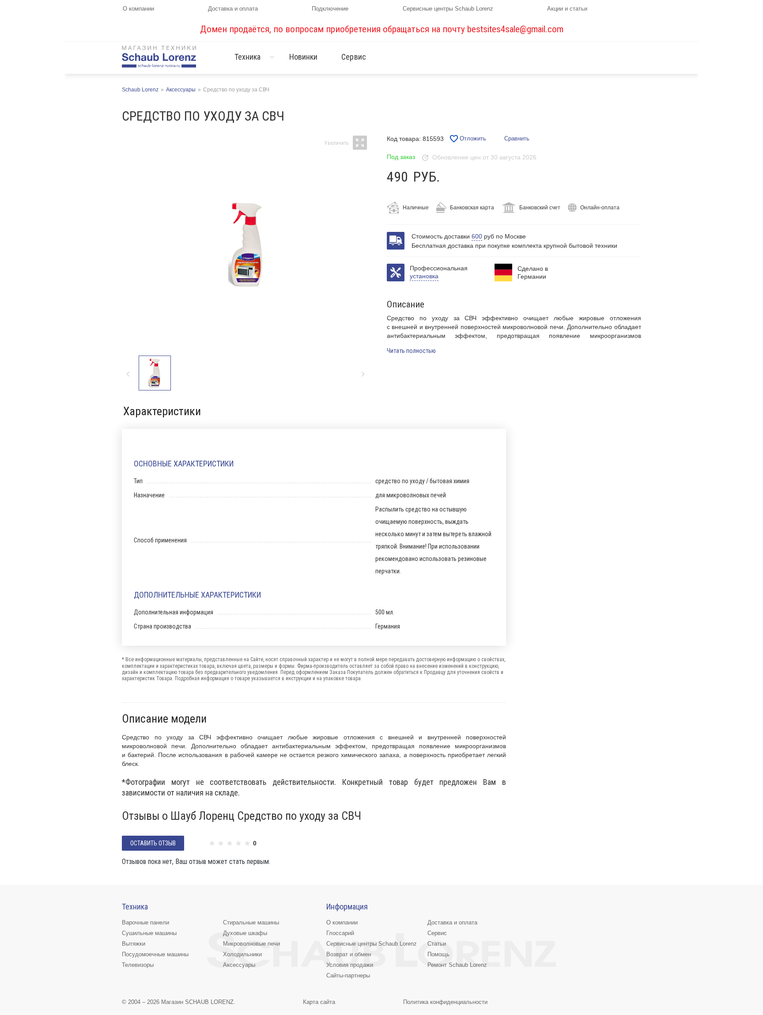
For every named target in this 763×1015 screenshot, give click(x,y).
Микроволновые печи (251, 943)
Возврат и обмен (348, 954)
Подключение (330, 8)
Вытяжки (133, 943)
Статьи (436, 943)
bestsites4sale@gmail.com (515, 29)
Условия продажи (349, 965)
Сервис (353, 56)
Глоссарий (340, 933)
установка (424, 276)
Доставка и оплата (233, 8)
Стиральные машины (251, 922)
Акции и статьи (567, 8)
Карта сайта (319, 1002)
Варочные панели (145, 922)
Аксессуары (239, 965)
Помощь (438, 954)
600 (477, 236)
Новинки (303, 56)
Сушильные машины (149, 933)
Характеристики (162, 411)
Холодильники (242, 954)
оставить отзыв (153, 843)
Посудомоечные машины (155, 954)
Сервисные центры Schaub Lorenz (448, 8)
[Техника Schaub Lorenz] (159, 56)
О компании (138, 8)
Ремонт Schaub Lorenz (457, 965)
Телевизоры (138, 965)
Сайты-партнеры (348, 975)
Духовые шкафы (245, 933)
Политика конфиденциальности (445, 1002)
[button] (363, 374)
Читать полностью (411, 350)
